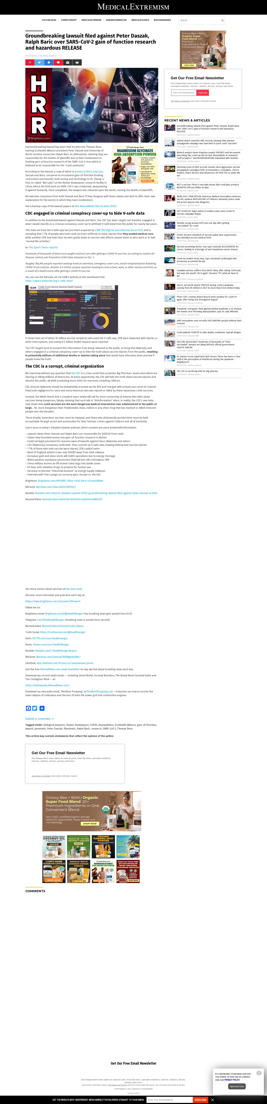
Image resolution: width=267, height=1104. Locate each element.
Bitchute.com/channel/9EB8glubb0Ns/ (58, 656)
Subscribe (200, 1099)
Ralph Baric (83, 728)
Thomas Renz (125, 728)
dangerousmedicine (116, 20)
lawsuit (29, 728)
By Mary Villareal (195, 365)
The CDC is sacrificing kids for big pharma (197, 371)
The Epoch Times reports (43, 247)
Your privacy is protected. (41, 776)
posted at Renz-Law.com (89, 171)
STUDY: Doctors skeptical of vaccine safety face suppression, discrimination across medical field (207, 236)
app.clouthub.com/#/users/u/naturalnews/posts (65, 663)
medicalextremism (91, 20)
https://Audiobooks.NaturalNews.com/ (47, 685)
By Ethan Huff (193, 147)
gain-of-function (146, 724)
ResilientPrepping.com (100, 691)
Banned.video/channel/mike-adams (63, 626)
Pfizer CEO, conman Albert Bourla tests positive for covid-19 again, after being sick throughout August (207, 298)
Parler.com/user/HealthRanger (51, 644)
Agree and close (237, 1086)
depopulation (106, 724)
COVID (93, 724)
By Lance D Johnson (195, 279)
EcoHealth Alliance (125, 724)
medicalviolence (140, 20)
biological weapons (54, 724)
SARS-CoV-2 (109, 728)
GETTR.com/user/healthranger (50, 638)
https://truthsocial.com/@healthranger (63, 632)
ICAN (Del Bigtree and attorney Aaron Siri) (119, 230)
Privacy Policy (133, 1093)
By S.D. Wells (193, 217)
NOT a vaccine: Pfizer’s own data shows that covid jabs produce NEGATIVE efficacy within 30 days (208, 186)
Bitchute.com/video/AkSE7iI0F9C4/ (56, 486)
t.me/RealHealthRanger (50, 619)
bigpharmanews (162, 20)
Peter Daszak (54, 728)
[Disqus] (91, 934)
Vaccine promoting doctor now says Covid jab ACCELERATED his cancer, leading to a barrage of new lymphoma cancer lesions (208, 248)
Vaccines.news (74, 588)
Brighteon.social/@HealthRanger (64, 613)
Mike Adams (49, 55)
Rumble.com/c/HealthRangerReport (56, 650)
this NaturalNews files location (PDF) (95, 206)
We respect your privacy (117, 1085)
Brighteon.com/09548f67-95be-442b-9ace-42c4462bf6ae (70, 480)
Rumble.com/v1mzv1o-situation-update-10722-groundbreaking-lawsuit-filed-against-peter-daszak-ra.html (96, 493)
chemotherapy (69, 20)
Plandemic (70, 728)
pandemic (40, 728)
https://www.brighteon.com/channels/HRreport (52, 601)
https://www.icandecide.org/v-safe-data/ (49, 280)
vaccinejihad (49, 20)
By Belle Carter (194, 315)
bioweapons (82, 724)
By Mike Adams (194, 135)
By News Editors (194, 374)
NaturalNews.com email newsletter (60, 669)
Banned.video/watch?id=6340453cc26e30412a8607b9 (72, 499)
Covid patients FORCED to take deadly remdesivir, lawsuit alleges (209, 332)
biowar (70, 724)
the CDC (75, 373)
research (96, 728)
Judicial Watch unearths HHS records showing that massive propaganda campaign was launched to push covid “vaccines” (207, 142)
